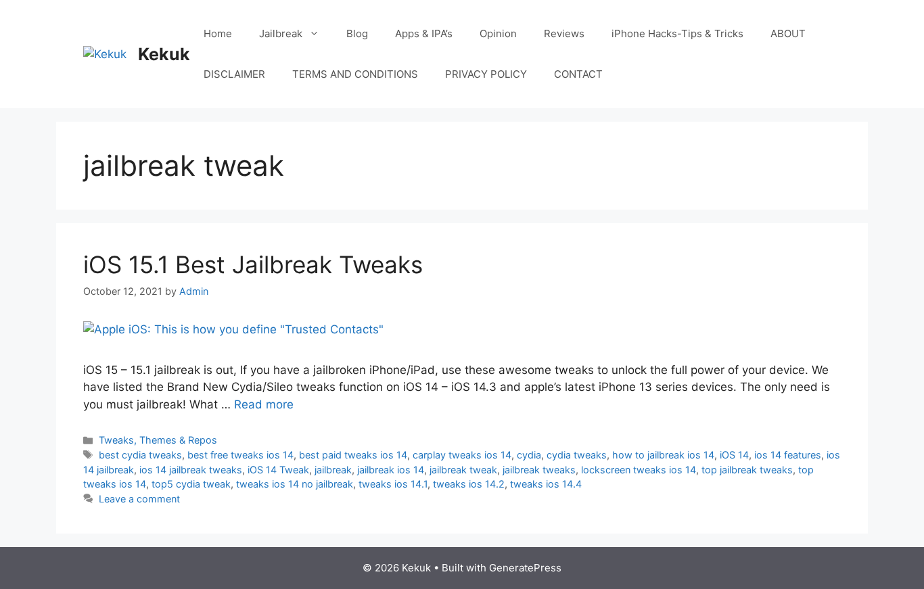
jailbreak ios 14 (390, 469)
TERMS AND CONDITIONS (355, 74)
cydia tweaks (577, 455)
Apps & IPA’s (424, 33)
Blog (357, 33)
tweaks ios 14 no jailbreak (294, 484)
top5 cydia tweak (191, 484)
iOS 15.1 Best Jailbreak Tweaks (253, 264)
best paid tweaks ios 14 (353, 455)
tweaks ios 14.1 (393, 484)
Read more (264, 404)
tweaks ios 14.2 (469, 484)
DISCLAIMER (234, 74)
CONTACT (578, 74)
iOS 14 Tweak (278, 469)
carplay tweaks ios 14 (462, 455)
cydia (529, 455)
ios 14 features (787, 455)
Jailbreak (280, 33)
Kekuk (164, 54)
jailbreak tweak (463, 469)
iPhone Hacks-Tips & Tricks (677, 33)
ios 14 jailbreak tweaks (190, 469)
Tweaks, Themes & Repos (158, 440)
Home (218, 33)
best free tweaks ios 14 (240, 455)
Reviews (564, 33)
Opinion (498, 33)
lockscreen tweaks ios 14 (638, 469)
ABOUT (788, 33)
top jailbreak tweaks (747, 469)
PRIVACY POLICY (486, 74)
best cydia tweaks (140, 455)
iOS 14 (734, 455)
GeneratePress (525, 567)
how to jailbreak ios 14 (663, 455)
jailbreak (333, 469)
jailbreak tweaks (539, 469)
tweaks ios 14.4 (546, 484)
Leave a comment (139, 498)
